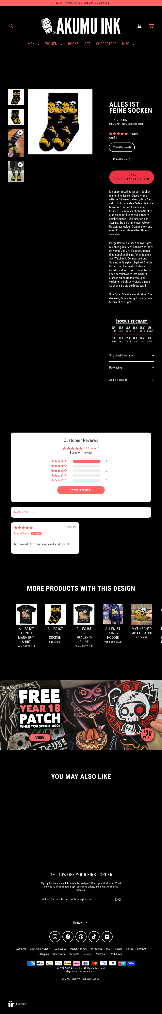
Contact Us (60, 948)
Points (129, 948)
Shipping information (122, 355)
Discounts (96, 948)
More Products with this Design (81, 588)
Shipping (44, 954)
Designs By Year (79, 948)
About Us (21, 948)
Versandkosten (136, 123)
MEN (32, 44)
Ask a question (118, 380)
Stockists (74, 954)
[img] (23, 528)
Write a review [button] (80, 490)
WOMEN (51, 44)
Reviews (141, 948)
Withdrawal (116, 954)
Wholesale (101, 954)
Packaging (115, 367)
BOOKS (73, 44)
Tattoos (87, 954)
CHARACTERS (106, 44)
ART (87, 44)
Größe (113, 138)
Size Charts (59, 954)
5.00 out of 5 (91, 448)
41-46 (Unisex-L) (121, 159)
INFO (126, 44)
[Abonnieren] (117, 899)
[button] (118, 134)
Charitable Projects (40, 948)
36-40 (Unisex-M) (122, 147)
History (118, 948)
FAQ (108, 948)
